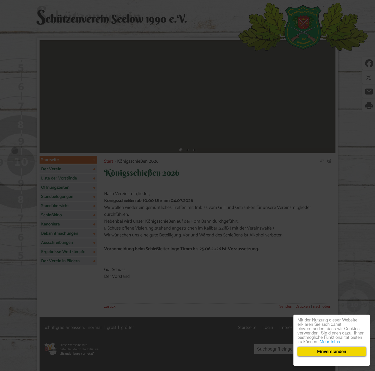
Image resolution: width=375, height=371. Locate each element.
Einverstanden (331, 351)
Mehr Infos (330, 341)
